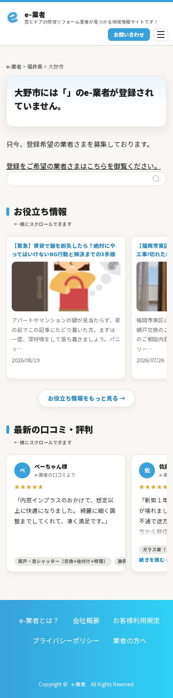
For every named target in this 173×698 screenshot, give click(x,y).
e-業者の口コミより (55, 474)
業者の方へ (130, 640)
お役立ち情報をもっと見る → (87, 398)
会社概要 (86, 620)
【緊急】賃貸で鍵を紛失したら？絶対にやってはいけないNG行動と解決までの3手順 (63, 250)
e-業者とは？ (39, 620)
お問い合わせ (129, 34)
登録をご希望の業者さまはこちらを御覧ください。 (83, 166)
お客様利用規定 (136, 620)
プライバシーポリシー (66, 640)
